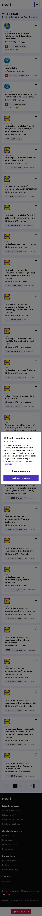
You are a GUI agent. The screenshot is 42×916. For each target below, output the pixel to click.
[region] (21, 458)
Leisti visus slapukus (21, 478)
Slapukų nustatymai (21, 471)
